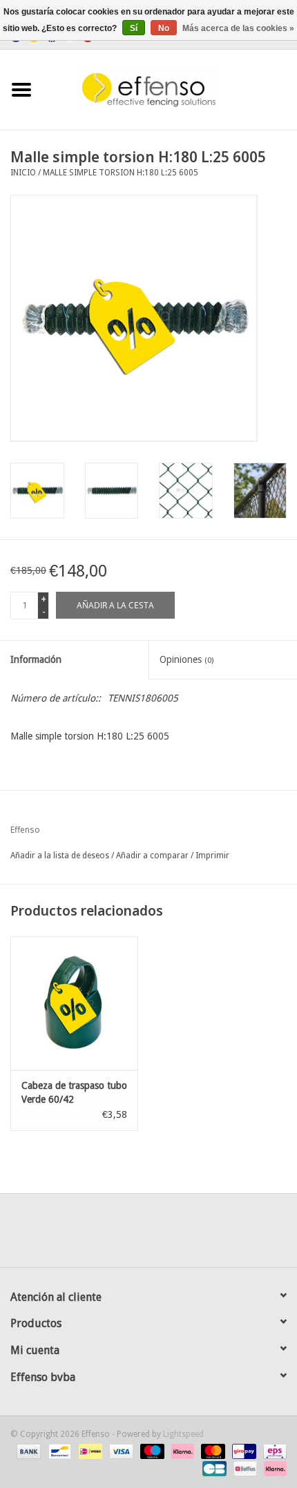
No (163, 28)
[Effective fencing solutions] (170, 89)
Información (35, 659)
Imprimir (212, 855)
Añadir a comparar (153, 855)
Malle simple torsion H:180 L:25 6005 (120, 172)
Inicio (23, 172)
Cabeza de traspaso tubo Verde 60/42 (74, 1092)
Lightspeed (183, 1434)
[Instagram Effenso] (198, 1235)
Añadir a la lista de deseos (59, 855)
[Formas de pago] (27, 1451)
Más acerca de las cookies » (238, 28)
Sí (133, 28)
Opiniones (186, 659)
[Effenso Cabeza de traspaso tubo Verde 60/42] (74, 1003)
